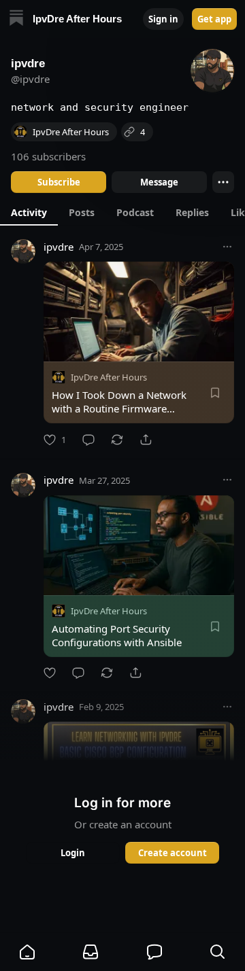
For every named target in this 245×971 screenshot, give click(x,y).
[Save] (215, 393)
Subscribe (58, 182)
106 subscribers (48, 156)
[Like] (49, 673)
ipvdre (59, 246)
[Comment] (88, 440)
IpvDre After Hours (109, 377)
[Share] (145, 440)
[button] (27, 952)
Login (73, 853)
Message (159, 182)
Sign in (163, 19)
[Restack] (117, 440)
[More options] (227, 247)
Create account (172, 853)
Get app (214, 19)
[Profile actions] (223, 182)
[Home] (16, 19)
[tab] (29, 212)
